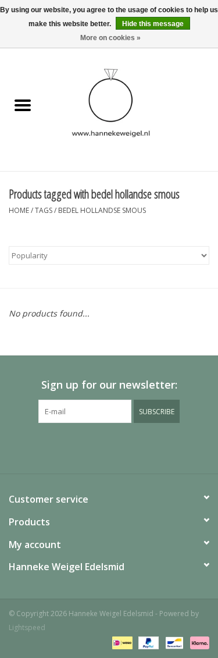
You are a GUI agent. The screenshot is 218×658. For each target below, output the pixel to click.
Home (19, 210)
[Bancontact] (173, 642)
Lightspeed (27, 627)
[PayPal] (147, 642)
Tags (43, 210)
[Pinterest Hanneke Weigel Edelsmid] (109, 447)
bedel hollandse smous (102, 210)
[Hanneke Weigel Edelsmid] (131, 105)
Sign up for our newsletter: (109, 385)
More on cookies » (110, 38)
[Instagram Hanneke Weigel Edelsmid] (130, 447)
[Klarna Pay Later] (197, 642)
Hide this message (153, 24)
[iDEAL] (121, 642)
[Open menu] (22, 104)
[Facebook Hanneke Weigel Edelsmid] (88, 447)
